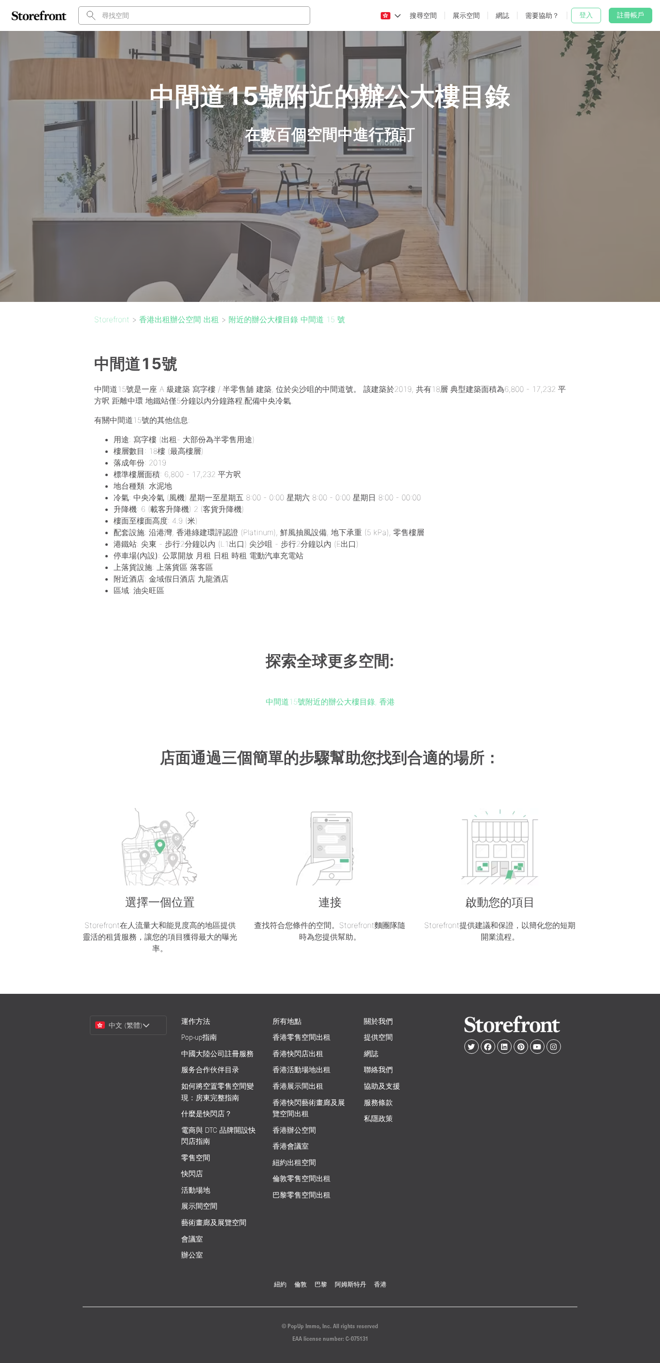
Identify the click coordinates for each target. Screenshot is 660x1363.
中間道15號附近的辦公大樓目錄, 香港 (330, 701)
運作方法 (195, 1021)
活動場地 (195, 1190)
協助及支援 (382, 1086)
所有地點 (287, 1021)
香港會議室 (291, 1146)
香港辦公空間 (294, 1130)
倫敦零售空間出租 (301, 1178)
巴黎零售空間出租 (301, 1195)
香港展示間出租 (298, 1086)
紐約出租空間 (294, 1162)
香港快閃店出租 (298, 1053)
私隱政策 (378, 1118)
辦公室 (192, 1255)
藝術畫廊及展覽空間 (213, 1222)
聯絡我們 (378, 1069)
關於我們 (378, 1021)
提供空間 (378, 1037)
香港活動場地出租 (301, 1069)
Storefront (111, 319)
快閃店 (192, 1173)
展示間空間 (199, 1206)
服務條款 (378, 1102)
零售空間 (195, 1157)
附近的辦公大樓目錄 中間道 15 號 (287, 319)
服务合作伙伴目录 (210, 1069)
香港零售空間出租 (301, 1037)
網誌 (371, 1053)
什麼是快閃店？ (206, 1113)
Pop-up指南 (199, 1037)
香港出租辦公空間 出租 (179, 319)
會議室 (192, 1239)
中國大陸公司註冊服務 (217, 1053)
